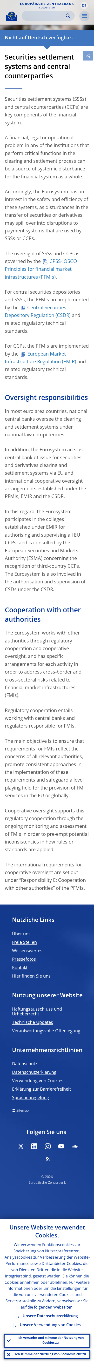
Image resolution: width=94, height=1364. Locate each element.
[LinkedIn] (34, 1146)
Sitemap (22, 1110)
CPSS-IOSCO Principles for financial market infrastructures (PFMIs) (41, 269)
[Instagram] (48, 1146)
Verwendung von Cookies (37, 1081)
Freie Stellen (24, 942)
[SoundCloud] (75, 1146)
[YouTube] (61, 1146)
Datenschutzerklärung (34, 1072)
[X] (21, 1146)
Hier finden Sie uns (31, 976)
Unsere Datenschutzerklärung (50, 1316)
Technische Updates (32, 1022)
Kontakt (19, 968)
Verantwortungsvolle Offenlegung (46, 1031)
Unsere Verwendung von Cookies (50, 1325)
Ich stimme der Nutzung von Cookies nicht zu (50, 1354)
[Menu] (84, 16)
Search (68, 16)
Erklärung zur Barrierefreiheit (41, 1089)
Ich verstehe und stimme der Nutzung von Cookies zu (51, 1340)
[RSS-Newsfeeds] (48, 1158)
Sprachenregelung (30, 1098)
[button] (84, 5)
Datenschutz (24, 1064)
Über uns (21, 934)
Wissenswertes (27, 951)
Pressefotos (24, 959)
